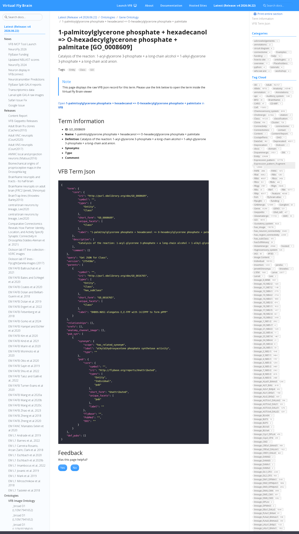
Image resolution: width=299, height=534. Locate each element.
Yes (62, 468)
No (75, 468)
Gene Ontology (129, 17)
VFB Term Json (261, 23)
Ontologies (108, 17)
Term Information (263, 19)
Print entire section (269, 14)
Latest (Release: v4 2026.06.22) (77, 17)
